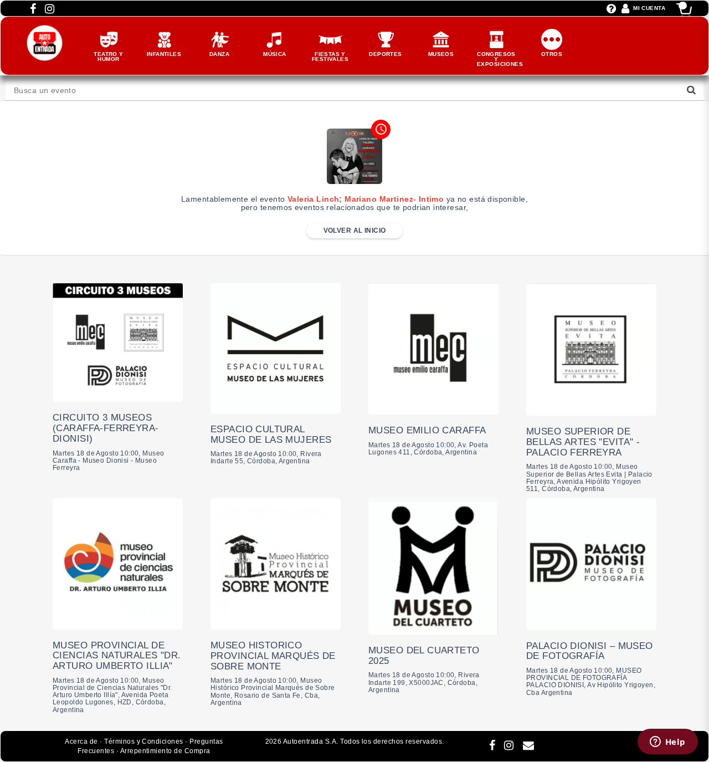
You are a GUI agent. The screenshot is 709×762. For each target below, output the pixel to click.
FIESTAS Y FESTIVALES (330, 56)
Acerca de (81, 741)
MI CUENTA (649, 8)
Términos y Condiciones (143, 741)
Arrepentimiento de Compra (165, 751)
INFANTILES (164, 54)
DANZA (219, 54)
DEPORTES (385, 54)
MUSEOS (441, 54)
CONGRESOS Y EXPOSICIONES (500, 59)
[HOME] (45, 30)
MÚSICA (274, 54)
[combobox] (354, 90)
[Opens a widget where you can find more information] (667, 742)
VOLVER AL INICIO (354, 230)
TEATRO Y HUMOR (108, 56)
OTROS (551, 54)
